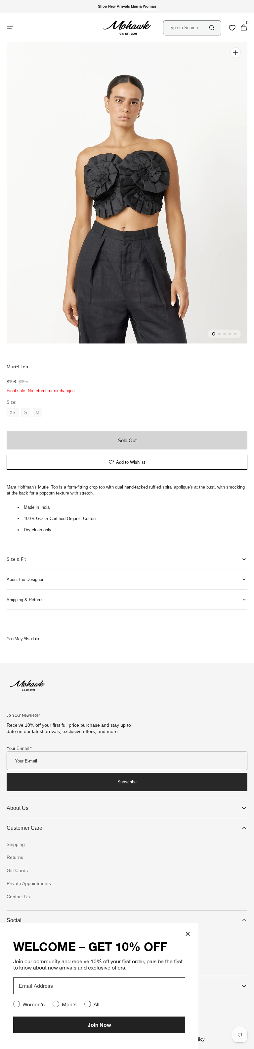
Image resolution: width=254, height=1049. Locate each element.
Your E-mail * (19, 748)
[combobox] (188, 27)
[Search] (212, 27)
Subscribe (127, 781)
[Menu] (10, 28)
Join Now (99, 1025)
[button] (243, 28)
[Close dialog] (188, 934)
